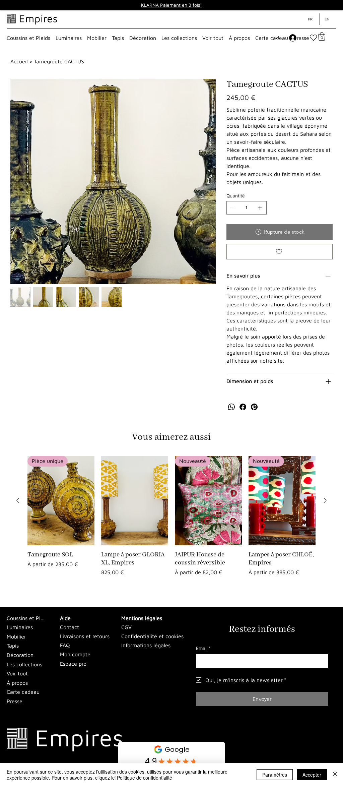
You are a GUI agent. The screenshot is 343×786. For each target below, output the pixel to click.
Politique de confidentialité (144, 777)
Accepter (311, 774)
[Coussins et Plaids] (55, 618)
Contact (69, 627)
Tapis (13, 646)
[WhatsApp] (231, 407)
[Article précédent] (18, 500)
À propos (17, 683)
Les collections (24, 664)
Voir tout (17, 673)
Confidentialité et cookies (152, 636)
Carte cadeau (23, 692)
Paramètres (274, 774)
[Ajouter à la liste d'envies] (279, 251)
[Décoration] (55, 655)
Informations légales (145, 645)
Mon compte (75, 654)
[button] (28, 38)
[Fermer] (335, 775)
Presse (14, 701)
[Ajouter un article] (260, 208)
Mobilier (16, 636)
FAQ (65, 645)
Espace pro (73, 664)
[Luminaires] (55, 627)
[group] (171, 520)
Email (203, 648)
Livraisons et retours (85, 636)
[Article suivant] (325, 500)
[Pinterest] (254, 407)
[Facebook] (243, 407)
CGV (126, 627)
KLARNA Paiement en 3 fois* (171, 5)
